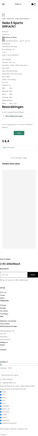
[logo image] (18, 4)
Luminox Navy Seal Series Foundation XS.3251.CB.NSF (23, 223)
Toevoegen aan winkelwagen (11, 189)
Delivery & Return (11, 37)
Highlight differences (9, 383)
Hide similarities (7, 379)
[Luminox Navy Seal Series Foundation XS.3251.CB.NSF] (23, 178)
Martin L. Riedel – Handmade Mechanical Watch (15, 214)
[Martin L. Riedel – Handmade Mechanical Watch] (15, 177)
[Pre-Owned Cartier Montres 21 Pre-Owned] (31, 177)
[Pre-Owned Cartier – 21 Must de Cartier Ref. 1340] (6, 178)
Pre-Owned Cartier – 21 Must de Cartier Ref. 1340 (6, 217)
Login (19, 133)
